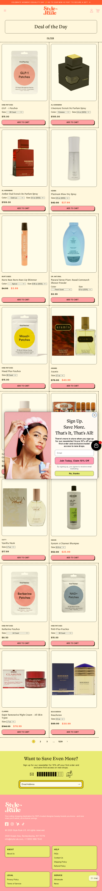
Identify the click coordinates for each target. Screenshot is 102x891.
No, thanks (74, 473)
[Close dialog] (94, 415)
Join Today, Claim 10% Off (74, 460)
